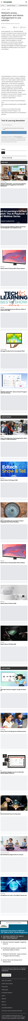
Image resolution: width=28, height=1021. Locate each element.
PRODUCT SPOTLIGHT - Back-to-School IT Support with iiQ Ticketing (14, 954)
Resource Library (11, 5)
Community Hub (23, 5)
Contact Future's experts (7, 983)
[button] (2, 2)
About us (4, 1001)
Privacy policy (5, 986)
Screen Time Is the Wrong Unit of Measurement (12, 960)
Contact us (4, 1004)
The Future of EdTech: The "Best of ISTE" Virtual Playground (13, 937)
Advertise (4, 998)
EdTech (8, 9)
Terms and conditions (7, 980)
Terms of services (17, 136)
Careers (3, 995)
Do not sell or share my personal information (12, 1010)
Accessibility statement (7, 992)
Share (5, 27)
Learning (3, 9)
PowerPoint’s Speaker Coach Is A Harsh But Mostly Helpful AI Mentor (14, 949)
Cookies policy (5, 989)
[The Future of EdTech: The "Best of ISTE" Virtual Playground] (14, 932)
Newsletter (24, 27)
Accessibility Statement (7, 1007)
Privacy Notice (19, 137)
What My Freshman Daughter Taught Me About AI (14, 943)
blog (3, 152)
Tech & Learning (6, 23)
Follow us (16, 27)
